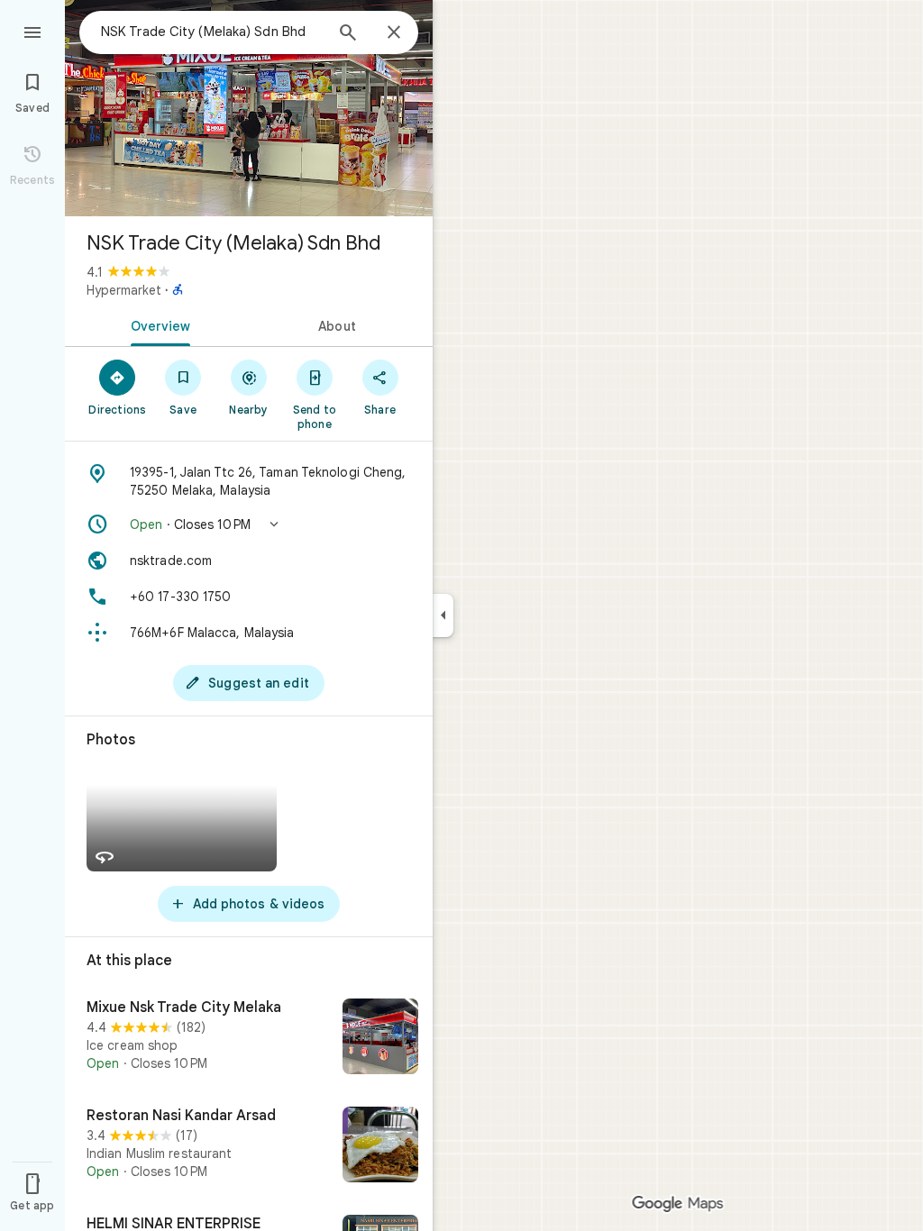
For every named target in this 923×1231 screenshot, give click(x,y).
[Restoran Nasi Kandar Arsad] (249, 1146)
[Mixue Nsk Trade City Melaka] (249, 1038)
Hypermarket (124, 290)
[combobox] (212, 31)
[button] (249, 524)
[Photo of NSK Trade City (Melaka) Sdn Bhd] (249, 108)
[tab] (157, 324)
